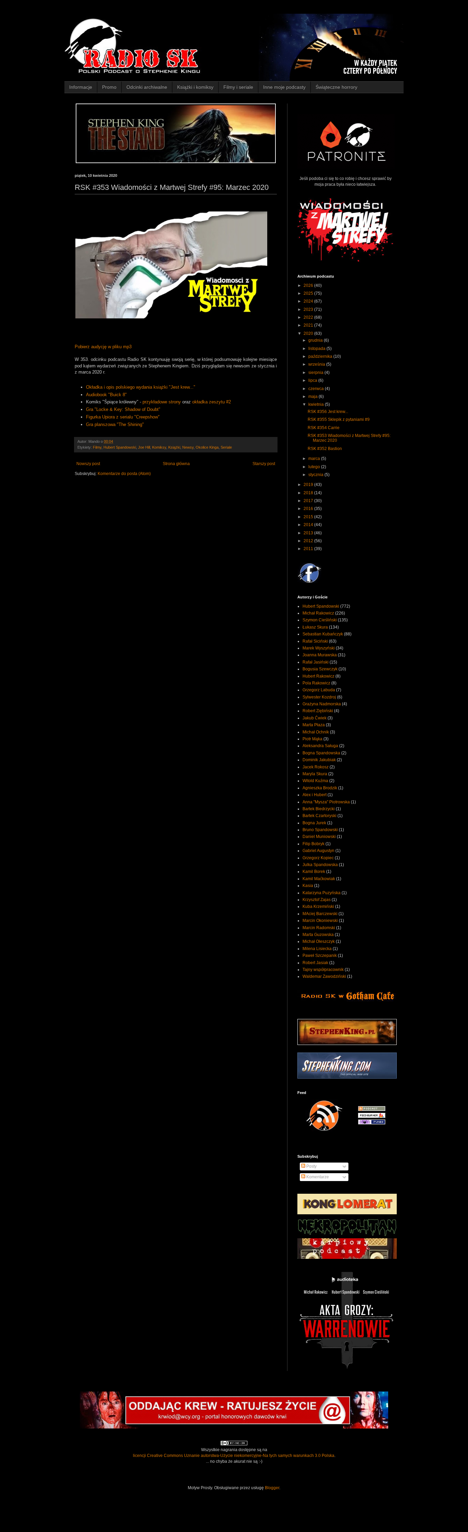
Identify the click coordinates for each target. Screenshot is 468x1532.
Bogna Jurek (314, 822)
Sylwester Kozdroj (319, 697)
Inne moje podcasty (284, 87)
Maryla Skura (315, 773)
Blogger (272, 1487)
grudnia (316, 340)
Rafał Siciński (315, 641)
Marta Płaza (314, 724)
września (317, 364)
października (320, 356)
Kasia (308, 885)
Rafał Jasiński (316, 662)
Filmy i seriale (238, 87)
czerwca (316, 388)
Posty (311, 1166)
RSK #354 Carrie (324, 427)
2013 (309, 533)
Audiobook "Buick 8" (106, 394)
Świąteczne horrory (336, 87)
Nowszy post (88, 463)
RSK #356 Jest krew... (328, 411)
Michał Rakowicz (318, 613)
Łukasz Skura (315, 627)
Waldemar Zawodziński (324, 976)
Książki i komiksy (195, 87)
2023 (309, 309)
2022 (309, 317)
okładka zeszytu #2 (211, 401)
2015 (309, 516)
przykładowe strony (162, 401)
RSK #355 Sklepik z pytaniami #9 (339, 419)
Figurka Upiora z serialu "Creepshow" (123, 417)
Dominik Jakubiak (319, 759)
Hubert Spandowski (119, 447)
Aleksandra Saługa (320, 745)
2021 (309, 325)
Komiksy (159, 447)
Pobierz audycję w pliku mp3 (103, 346)
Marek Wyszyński (319, 648)
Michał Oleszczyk (319, 941)
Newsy (188, 447)
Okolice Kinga (207, 447)
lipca (313, 380)
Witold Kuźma (315, 780)
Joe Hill (144, 447)
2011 (309, 548)
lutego (314, 466)
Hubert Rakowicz (318, 676)
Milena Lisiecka (317, 948)
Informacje (80, 87)
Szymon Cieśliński (320, 620)
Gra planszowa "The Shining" (115, 424)
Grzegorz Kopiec (318, 857)
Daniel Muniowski (319, 836)
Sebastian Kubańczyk (323, 634)
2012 (309, 540)
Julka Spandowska (320, 864)
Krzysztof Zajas (317, 899)
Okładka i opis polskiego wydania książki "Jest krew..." (140, 387)
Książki (174, 447)
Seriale (226, 447)
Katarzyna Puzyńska (322, 892)
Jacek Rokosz (316, 767)
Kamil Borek (314, 871)
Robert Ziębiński (318, 710)
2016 (309, 508)
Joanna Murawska (320, 655)
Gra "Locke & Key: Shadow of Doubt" (123, 409)
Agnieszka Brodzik (320, 788)
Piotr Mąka (312, 739)
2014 (309, 524)
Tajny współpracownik (323, 969)
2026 (309, 285)
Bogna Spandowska (321, 753)
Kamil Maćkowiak (319, 878)
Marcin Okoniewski (320, 920)
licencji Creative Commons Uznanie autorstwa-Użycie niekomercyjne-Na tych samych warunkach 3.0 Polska (233, 1455)
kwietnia (316, 404)
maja (313, 396)
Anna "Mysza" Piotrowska (326, 802)
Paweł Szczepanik (320, 955)
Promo (109, 87)
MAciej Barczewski (320, 913)
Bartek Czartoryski (319, 815)
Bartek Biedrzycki (319, 808)
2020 (309, 333)
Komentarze (317, 1177)
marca (314, 458)
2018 (309, 492)
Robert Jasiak (315, 962)
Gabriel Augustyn (318, 850)
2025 (309, 293)
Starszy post (264, 463)
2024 (309, 301)
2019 (309, 484)
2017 (309, 500)
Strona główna (176, 463)
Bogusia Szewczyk (320, 669)
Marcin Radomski (319, 927)
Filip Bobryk (313, 843)
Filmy (97, 447)
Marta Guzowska (318, 934)
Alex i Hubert (315, 794)
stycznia (316, 474)
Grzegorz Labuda (319, 690)
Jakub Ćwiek (315, 718)
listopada (317, 348)
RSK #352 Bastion (325, 448)
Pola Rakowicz (316, 683)
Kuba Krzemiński (318, 906)
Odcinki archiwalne (146, 87)
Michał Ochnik (316, 732)
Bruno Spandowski (320, 829)
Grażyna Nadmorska (322, 704)
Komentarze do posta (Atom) (124, 473)
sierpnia (316, 372)
